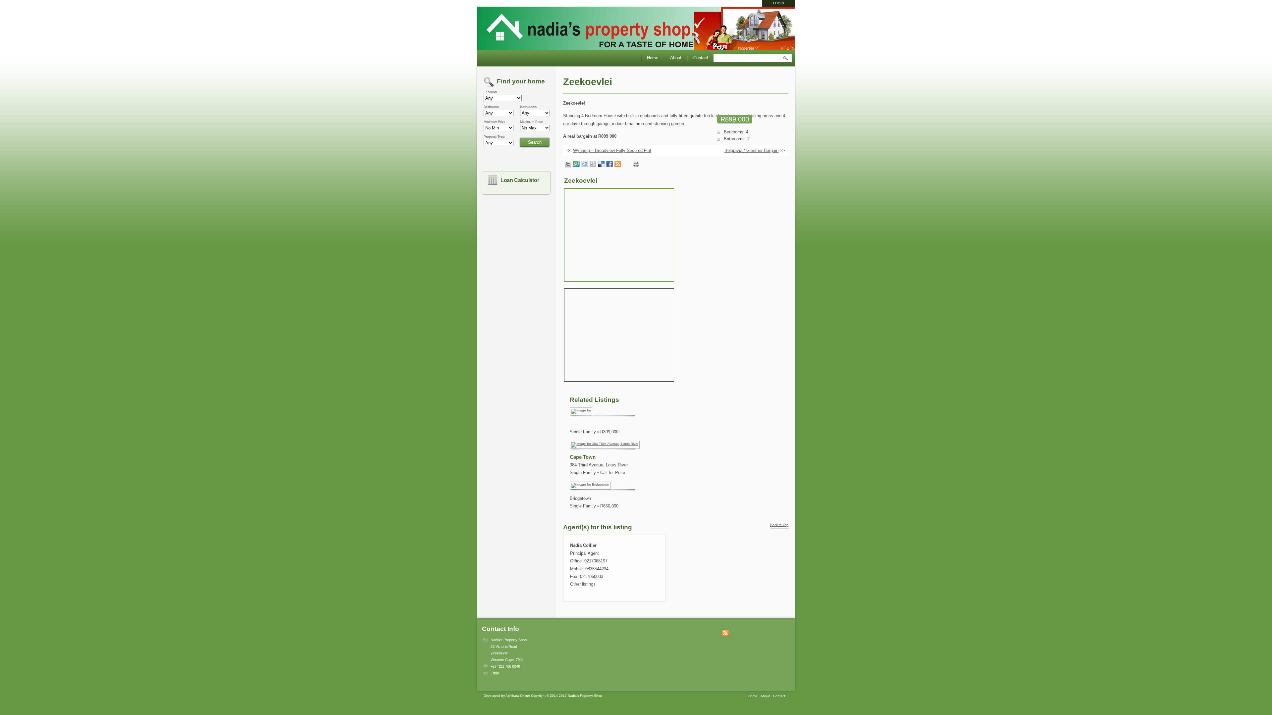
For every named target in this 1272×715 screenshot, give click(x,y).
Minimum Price (494, 121)
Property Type (494, 136)
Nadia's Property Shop (636, 30)
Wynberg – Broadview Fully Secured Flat (612, 150)
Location (490, 92)
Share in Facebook (609, 164)
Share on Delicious (601, 164)
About (675, 57)
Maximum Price (531, 121)
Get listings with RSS (617, 164)
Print (636, 164)
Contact (700, 57)
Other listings (583, 584)
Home (652, 57)
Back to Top (779, 525)
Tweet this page (568, 164)
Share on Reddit (584, 164)
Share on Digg (593, 164)
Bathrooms (528, 107)
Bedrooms (491, 107)
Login (778, 3)
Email (495, 673)
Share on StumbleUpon (576, 164)
